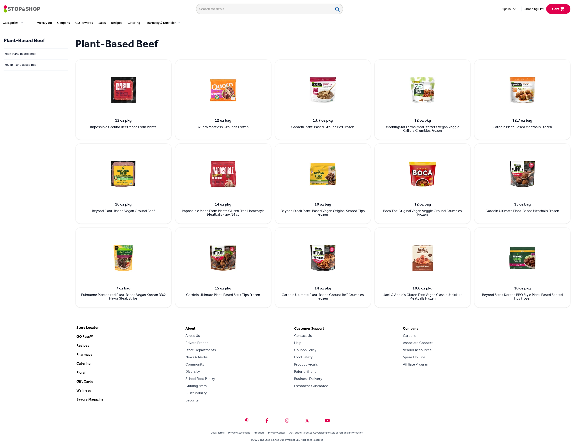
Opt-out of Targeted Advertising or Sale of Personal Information (326, 432)
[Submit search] (337, 8)
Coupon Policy (305, 350)
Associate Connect (418, 343)
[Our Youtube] (327, 420)
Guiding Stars (196, 386)
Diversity (192, 371)
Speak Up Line (414, 357)
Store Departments (200, 350)
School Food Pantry (200, 379)
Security (192, 400)
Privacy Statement (239, 432)
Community (194, 364)
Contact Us (303, 335)
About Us (192, 335)
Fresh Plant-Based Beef (20, 54)
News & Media (196, 357)
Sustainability (196, 393)
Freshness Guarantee (311, 386)
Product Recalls (306, 364)
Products (259, 432)
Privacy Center (276, 432)
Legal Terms (218, 432)
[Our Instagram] (287, 420)
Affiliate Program (416, 364)
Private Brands (196, 343)
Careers (409, 335)
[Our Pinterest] (246, 420)
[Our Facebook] (267, 420)
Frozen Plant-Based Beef (21, 65)
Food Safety (303, 357)
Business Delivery (308, 379)
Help (297, 343)
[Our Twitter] (307, 420)
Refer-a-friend (305, 371)
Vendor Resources (417, 350)
